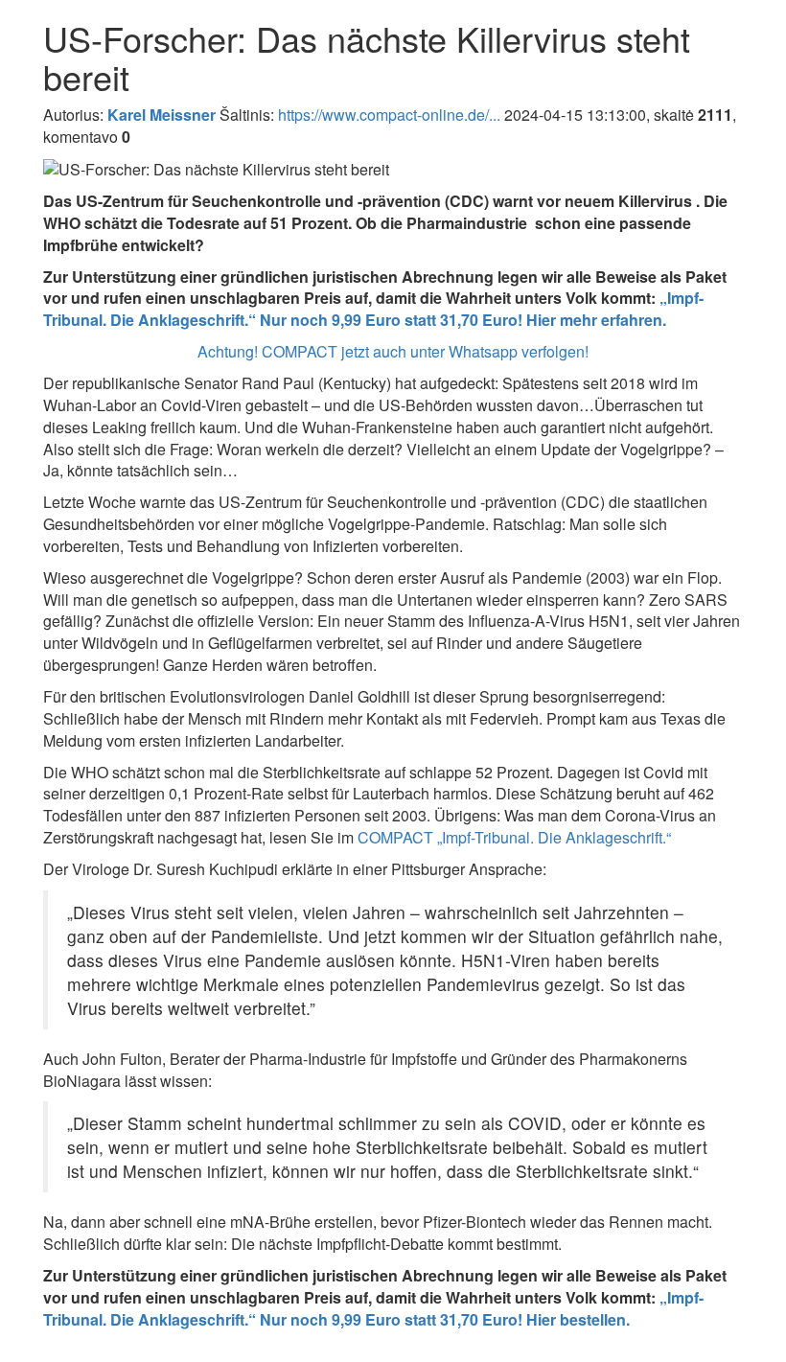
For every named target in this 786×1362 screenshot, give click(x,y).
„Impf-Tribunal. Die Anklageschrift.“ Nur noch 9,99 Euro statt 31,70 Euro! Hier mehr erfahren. (373, 309)
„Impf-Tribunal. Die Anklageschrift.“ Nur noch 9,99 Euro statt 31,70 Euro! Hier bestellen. (373, 1308)
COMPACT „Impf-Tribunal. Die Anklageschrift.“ (514, 837)
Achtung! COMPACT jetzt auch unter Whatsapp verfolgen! (393, 351)
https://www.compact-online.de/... (389, 115)
